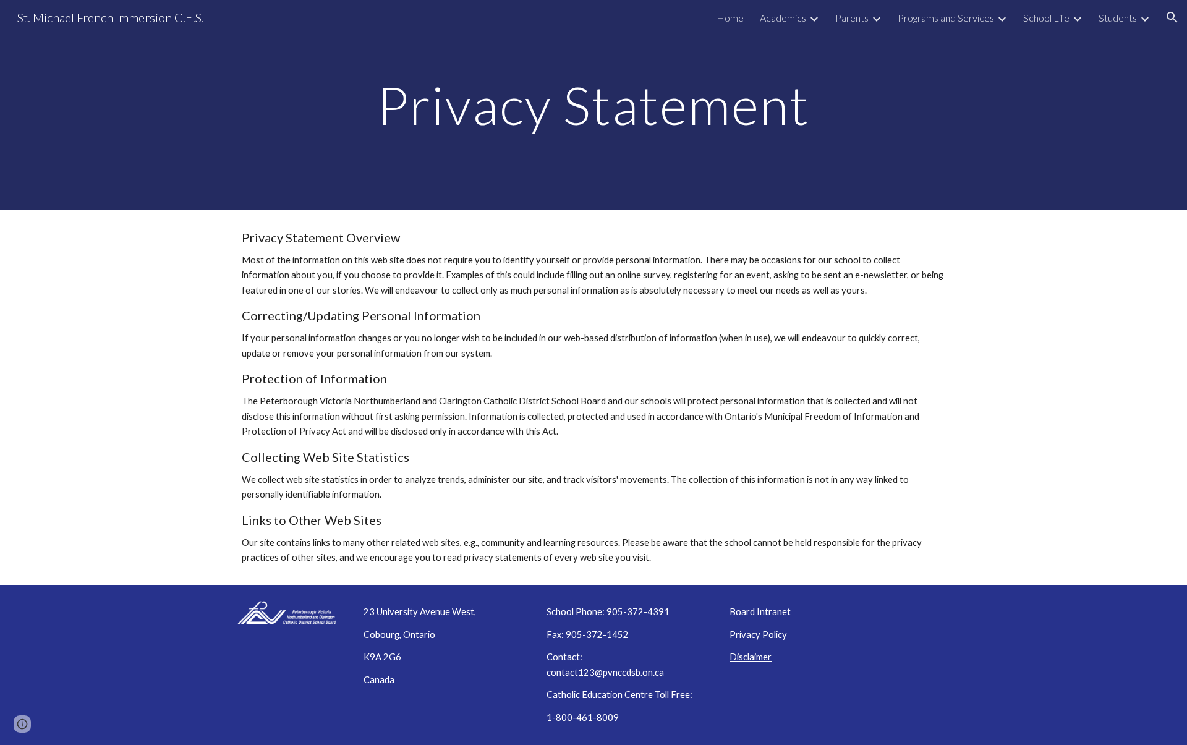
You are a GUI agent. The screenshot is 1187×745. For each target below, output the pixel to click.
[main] (593, 105)
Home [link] (730, 17)
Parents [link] (852, 17)
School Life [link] (1046, 17)
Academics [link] (783, 17)
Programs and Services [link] (946, 17)
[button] (1172, 17)
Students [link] (1118, 17)
